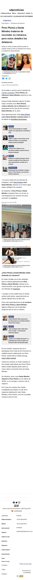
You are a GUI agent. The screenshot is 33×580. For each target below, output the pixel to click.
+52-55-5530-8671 (21, 523)
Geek (3, 558)
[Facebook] (3, 78)
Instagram (4, 574)
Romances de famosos (18, 23)
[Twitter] (6, 78)
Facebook (4, 565)
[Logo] (16, 10)
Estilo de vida (5, 536)
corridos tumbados (8, 93)
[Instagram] (19, 502)
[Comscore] (16, 511)
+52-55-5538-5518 (21, 519)
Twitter (3, 569)
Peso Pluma (5, 23)
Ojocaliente (7, 16)
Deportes (4, 541)
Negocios (4, 545)
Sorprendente (6, 549)
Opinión (28, 13)
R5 (1, 16)
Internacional (21, 13)
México (14, 13)
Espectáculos (6, 554)
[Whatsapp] (9, 78)
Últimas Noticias (6, 13)
